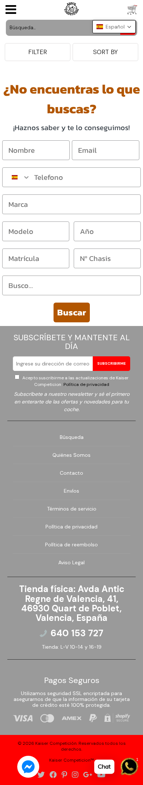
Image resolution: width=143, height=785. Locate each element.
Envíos (71, 491)
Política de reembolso (71, 544)
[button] (114, 26)
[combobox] (16, 177)
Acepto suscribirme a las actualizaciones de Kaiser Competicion (75, 381)
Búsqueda (72, 437)
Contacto (71, 473)
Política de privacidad (85, 384)
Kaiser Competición (56, 743)
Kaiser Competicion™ (71, 760)
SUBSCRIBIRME (111, 363)
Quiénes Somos (71, 455)
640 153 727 (77, 633)
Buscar (71, 312)
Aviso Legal (71, 562)
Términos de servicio (71, 508)
